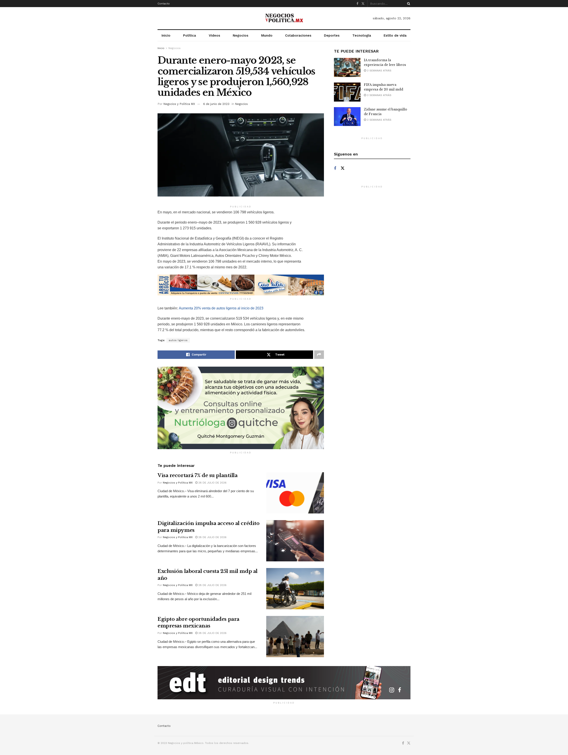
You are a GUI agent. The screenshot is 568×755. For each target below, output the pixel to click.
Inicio (166, 35)
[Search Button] (408, 3)
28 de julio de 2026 (212, 482)
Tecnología (361, 35)
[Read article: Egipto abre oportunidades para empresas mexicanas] (295, 636)
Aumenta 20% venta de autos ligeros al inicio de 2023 (221, 308)
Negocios (240, 35)
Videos (214, 35)
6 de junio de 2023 (216, 104)
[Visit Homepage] (284, 18)
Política (189, 35)
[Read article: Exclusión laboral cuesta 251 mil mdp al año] (295, 588)
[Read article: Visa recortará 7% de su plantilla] (295, 492)
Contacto (164, 3)
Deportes (331, 35)
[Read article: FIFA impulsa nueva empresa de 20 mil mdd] (347, 92)
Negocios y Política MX (179, 104)
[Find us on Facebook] (357, 3)
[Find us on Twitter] (363, 3)
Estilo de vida (395, 35)
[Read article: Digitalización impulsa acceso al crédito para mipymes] (295, 540)
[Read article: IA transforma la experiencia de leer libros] (347, 67)
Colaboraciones (298, 35)
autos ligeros (178, 340)
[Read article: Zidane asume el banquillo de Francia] (347, 116)
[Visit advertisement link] (241, 285)
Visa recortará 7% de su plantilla (197, 475)
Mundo (266, 35)
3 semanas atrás (378, 70)
